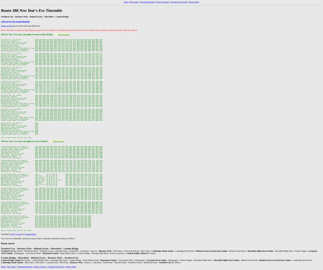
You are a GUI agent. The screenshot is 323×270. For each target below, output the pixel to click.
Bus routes (134, 2)
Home (126, 2)
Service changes (162, 2)
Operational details (147, 2)
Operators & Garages (178, 2)
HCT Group (16, 234)
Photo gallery (194, 2)
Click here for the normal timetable (15, 22)
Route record (6, 26)
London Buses (30, 234)
